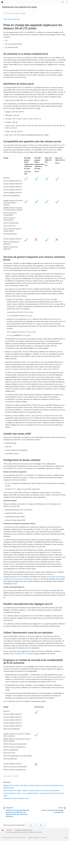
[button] (62, 2)
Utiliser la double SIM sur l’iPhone (21, 653)
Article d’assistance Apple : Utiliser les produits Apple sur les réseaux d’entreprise (31, 790)
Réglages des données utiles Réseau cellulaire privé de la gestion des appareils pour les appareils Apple (33, 786)
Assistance (9, 830)
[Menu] (67, 2)
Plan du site (43, 837)
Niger (66, 837)
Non (41, 825)
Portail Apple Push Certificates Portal (15, 798)
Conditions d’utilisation (33, 837)
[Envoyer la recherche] (5, 13)
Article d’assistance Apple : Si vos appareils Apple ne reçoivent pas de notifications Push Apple (33, 794)
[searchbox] (18, 13)
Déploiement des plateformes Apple (19, 7)
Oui (30, 825)
